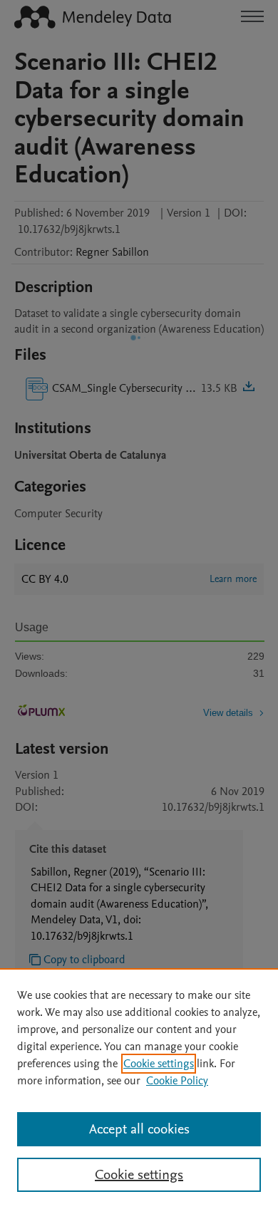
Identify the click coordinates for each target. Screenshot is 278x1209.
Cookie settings (158, 1064)
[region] (139, 1088)
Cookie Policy (177, 1081)
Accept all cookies (139, 1129)
